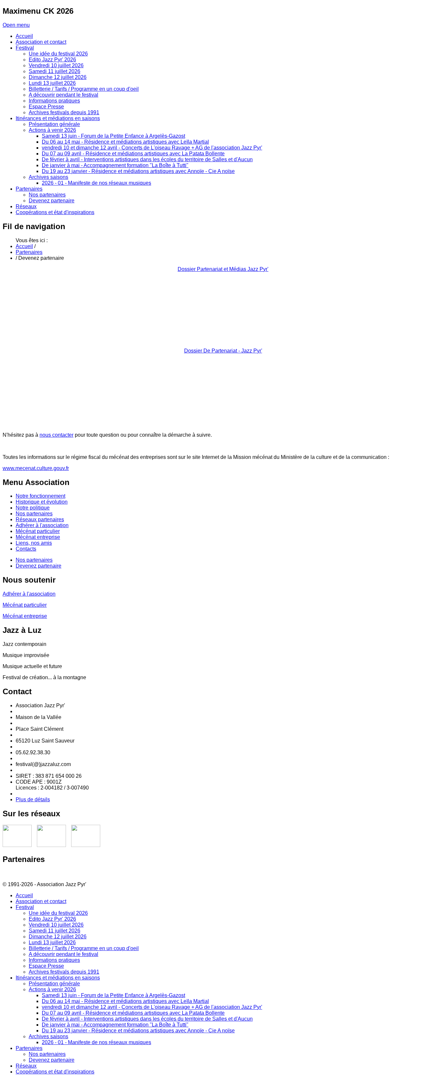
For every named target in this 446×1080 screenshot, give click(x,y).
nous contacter (56, 435)
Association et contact (41, 901)
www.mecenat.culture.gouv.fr (36, 468)
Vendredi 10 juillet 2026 (56, 925)
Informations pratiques (54, 960)
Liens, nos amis (34, 543)
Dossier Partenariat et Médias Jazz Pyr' (223, 269)
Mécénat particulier (38, 531)
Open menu (16, 25)
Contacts (26, 549)
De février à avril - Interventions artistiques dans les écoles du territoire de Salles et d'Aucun (147, 1019)
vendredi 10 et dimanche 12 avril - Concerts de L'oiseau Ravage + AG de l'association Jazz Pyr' (152, 1007)
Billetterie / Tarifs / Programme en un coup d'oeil (84, 948)
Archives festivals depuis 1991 (64, 972)
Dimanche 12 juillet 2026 (58, 936)
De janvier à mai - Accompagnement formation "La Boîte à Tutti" (115, 1024)
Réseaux (26, 1066)
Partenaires (29, 252)
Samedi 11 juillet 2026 (54, 930)
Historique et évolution (42, 502)
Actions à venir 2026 (52, 989)
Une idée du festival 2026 (58, 913)
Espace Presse (46, 966)
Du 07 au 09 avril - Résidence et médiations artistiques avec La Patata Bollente (133, 1013)
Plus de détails (33, 799)
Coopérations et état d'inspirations (55, 1071)
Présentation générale (54, 983)
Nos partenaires (34, 513)
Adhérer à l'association (42, 525)
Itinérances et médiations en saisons (58, 977)
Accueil (24, 246)
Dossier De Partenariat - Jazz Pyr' (223, 350)
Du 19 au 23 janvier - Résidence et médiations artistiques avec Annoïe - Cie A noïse (138, 1030)
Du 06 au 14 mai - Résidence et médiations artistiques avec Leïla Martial (125, 1001)
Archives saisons (48, 1036)
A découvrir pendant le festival (63, 954)
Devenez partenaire (38, 566)
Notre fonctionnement (40, 496)
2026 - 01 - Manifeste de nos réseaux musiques (96, 1042)
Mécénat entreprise (38, 537)
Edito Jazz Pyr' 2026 (52, 919)
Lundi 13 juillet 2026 (52, 942)
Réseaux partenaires (40, 519)
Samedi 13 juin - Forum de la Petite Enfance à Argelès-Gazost (113, 995)
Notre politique (33, 507)
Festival (25, 907)
